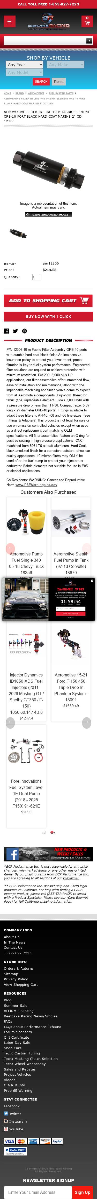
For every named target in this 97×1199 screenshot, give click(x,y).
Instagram (18, 1121)
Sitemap (11, 974)
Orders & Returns (19, 968)
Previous (10, 549)
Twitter (15, 1114)
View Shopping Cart (21, 984)
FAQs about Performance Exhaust (32, 1027)
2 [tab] (52, 833)
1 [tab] (44, 833)
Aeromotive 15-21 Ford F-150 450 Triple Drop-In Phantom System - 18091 (71, 687)
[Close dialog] (92, 581)
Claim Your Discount (70, 614)
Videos (9, 1080)
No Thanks (70, 617)
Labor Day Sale (17, 1042)
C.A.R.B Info (14, 1085)
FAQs (8, 1021)
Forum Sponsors (18, 1032)
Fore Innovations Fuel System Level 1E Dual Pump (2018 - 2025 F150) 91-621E (26, 793)
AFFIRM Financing (19, 1011)
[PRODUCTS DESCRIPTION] (48, 340)
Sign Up (83, 1192)
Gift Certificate (16, 1037)
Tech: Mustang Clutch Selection (31, 1059)
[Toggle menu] (10, 21)
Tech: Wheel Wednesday (25, 1064)
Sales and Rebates (20, 1069)
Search (41, 81)
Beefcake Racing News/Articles (30, 1016)
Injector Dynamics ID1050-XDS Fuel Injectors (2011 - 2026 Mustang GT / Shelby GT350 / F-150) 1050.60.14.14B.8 (26, 694)
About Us (11, 937)
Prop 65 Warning (18, 1090)
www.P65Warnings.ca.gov (36, 485)
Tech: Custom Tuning (22, 1053)
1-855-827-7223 (64, 4)
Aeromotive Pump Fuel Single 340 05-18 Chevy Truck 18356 (26, 563)
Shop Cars (12, 1048)
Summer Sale (15, 1005)
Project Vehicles (17, 1074)
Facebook (12, 1106)
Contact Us (13, 947)
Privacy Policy (16, 979)
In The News (14, 942)
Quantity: (12, 277)
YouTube (16, 1129)
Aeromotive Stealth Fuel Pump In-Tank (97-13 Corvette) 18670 (71, 563)
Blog (7, 1000)
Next (86, 549)
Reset (59, 82)
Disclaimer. (71, 878)
